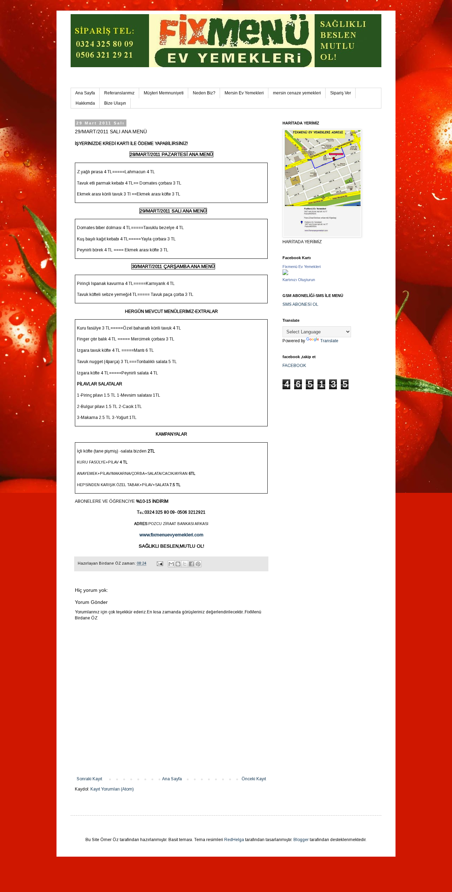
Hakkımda (85, 103)
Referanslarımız (119, 93)
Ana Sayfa (85, 93)
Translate (329, 340)
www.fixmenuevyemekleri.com (171, 534)
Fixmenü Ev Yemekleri (301, 266)
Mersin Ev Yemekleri (244, 93)
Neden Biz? (204, 93)
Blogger (301, 839)
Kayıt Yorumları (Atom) (112, 789)
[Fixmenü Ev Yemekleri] (285, 273)
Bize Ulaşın (115, 103)
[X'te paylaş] (184, 563)
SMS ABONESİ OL (300, 304)
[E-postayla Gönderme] (159, 563)
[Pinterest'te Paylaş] (198, 563)
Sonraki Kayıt (89, 778)
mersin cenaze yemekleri (297, 93)
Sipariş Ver (340, 93)
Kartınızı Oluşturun (298, 280)
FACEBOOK (294, 365)
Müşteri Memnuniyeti (164, 93)
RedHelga (234, 839)
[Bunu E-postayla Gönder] (171, 563)
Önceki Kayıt (254, 778)
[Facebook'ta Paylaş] (191, 563)
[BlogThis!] (178, 563)
